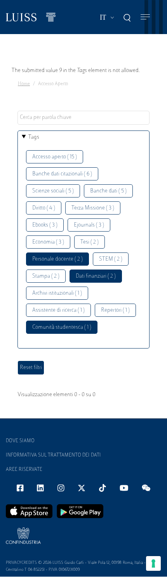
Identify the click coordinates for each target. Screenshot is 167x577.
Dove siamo (20, 441)
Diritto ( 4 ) (43, 208)
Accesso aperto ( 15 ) (54, 157)
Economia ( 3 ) (48, 242)
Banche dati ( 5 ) (108, 191)
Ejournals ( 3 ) (89, 225)
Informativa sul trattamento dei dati (53, 455)
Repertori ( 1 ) (115, 310)
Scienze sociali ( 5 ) (53, 191)
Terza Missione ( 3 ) (92, 208)
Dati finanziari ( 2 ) (96, 276)
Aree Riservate (24, 469)
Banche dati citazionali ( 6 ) (62, 174)
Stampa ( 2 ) (45, 276)
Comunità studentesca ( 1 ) (61, 327)
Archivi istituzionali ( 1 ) (57, 293)
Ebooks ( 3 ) (44, 225)
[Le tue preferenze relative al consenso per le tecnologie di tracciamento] (153, 563)
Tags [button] (33, 137)
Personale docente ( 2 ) (57, 259)
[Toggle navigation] (145, 17)
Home (24, 84)
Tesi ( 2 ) (89, 242)
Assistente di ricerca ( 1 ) (58, 310)
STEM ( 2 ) (110, 259)
